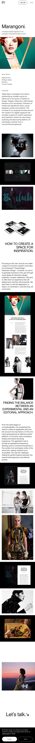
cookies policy (6, 733)
